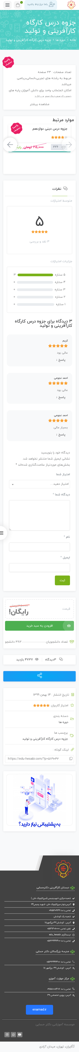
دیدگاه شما (61, 495)
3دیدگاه (50, 660)
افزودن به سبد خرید (39, 626)
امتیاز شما (63, 474)
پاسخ (60, 360)
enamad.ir (39, 1009)
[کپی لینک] (70, 759)
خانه (73, 40)
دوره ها (60, 40)
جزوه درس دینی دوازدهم (49, 129)
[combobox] (39, 484)
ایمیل (65, 558)
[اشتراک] (39, 676)
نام (67, 537)
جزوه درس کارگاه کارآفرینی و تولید (45, 739)
